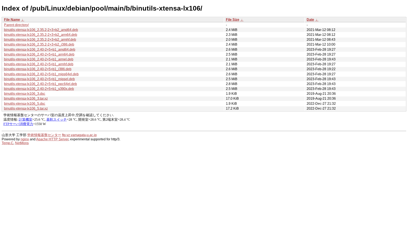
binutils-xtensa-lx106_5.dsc (24, 103)
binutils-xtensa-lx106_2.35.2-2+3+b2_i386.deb (39, 44)
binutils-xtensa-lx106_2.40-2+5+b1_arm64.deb (39, 54)
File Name (12, 19)
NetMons (22, 143)
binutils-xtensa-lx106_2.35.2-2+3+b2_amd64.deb (41, 30)
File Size (232, 19)
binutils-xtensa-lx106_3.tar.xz (26, 98)
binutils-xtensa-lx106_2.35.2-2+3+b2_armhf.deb (40, 39)
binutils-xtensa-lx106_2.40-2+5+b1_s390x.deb (39, 89)
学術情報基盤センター (44, 135)
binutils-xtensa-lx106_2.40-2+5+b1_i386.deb (37, 69)
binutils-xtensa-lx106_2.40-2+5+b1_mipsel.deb (39, 79)
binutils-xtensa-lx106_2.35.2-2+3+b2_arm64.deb (40, 34)
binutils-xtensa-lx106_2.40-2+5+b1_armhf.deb (38, 64)
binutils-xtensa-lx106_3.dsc (24, 93)
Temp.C (7, 143)
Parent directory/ (16, 25)
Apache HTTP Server (52, 139)
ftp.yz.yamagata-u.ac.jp (79, 135)
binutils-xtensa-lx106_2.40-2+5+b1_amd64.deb (39, 49)
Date (310, 19)
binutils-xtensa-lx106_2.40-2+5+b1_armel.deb (38, 59)
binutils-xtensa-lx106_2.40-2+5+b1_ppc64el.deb (40, 84)
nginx (25, 139)
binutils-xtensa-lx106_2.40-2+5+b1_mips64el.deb (41, 74)
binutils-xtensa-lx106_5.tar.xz (26, 108)
